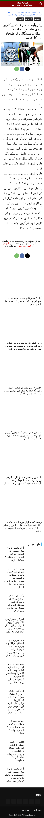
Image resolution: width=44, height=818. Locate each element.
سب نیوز (34, 63)
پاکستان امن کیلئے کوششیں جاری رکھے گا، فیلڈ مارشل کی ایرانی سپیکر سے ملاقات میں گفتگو (22, 390)
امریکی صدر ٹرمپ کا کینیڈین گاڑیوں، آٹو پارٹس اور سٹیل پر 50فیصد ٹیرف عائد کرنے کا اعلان (14, 625)
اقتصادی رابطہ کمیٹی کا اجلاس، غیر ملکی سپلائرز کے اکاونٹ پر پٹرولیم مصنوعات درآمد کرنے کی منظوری (15, 751)
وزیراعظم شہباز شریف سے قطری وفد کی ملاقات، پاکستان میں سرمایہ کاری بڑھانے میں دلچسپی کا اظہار (14, 577)
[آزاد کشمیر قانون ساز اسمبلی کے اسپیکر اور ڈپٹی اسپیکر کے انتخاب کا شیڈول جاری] (34, 552)
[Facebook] (22, 69)
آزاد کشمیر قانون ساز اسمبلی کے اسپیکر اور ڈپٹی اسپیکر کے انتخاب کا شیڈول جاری (14, 553)
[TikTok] (8, 801)
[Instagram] (37, 801)
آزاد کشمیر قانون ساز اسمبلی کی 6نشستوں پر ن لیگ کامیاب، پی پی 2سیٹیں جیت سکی (14, 774)
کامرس (37, 19)
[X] (27, 69)
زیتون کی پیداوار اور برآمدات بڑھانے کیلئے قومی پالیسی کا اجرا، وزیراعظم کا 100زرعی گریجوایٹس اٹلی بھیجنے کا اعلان (14, 673)
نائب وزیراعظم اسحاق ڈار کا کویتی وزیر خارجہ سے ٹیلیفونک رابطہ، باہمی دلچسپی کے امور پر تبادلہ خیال (23, 480)
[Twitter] (19, 801)
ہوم (40, 12)
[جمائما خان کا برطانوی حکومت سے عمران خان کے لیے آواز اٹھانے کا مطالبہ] (34, 725)
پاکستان (34, 12)
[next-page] (39, 537)
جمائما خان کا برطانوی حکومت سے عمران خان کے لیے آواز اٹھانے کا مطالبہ (15, 727)
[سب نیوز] (40, 63)
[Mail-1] (13, 801)
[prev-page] (35, 537)
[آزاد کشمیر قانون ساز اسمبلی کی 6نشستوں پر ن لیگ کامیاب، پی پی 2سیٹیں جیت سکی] (34, 773)
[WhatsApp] (16, 69)
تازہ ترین (34, 544)
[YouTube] (31, 801)
